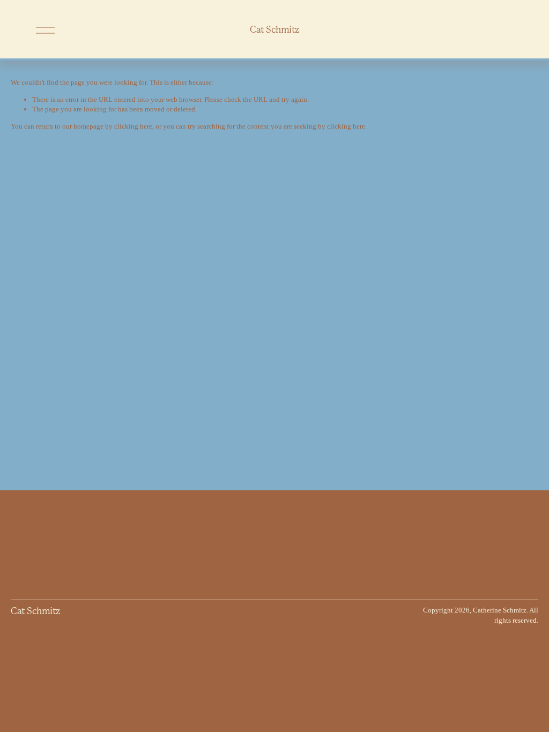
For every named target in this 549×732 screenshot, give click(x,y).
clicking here (133, 126)
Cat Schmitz (274, 30)
